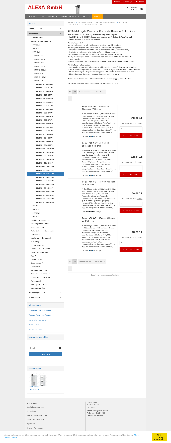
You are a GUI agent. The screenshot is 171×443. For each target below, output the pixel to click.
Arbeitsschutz (34, 297)
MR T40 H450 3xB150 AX (45, 199)
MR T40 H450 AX (40, 81)
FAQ (42, 16)
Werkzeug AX (36, 281)
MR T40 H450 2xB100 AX (45, 149)
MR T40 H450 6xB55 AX (44, 99)
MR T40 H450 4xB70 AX (44, 116)
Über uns (86, 16)
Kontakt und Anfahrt (70, 16)
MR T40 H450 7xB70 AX (44, 127)
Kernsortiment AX (37, 38)
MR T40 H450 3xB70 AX (44, 113)
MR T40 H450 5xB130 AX (45, 192)
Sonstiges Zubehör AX (39, 270)
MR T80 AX (36, 217)
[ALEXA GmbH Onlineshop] (45, 9)
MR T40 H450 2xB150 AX (45, 195)
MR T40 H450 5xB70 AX (44, 120)
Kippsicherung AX (37, 245)
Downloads (32, 16)
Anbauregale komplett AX (40, 224)
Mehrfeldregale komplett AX (41, 41)
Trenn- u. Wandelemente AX (41, 252)
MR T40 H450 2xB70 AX (44, 109)
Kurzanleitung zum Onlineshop (40, 310)
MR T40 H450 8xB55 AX (44, 106)
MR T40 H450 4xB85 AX (44, 138)
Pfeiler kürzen (34, 387)
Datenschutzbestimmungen (37, 415)
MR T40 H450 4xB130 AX (45, 188)
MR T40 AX (36, 52)
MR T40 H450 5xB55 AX (44, 95)
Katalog (97, 16)
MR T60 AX (36, 209)
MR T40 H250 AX (40, 66)
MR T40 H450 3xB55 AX (44, 88)
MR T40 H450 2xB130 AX (45, 181)
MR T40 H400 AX (40, 77)
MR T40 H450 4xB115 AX (45, 174)
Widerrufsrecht (32, 411)
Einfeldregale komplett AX (40, 220)
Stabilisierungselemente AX (41, 238)
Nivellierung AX (36, 242)
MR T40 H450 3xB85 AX (44, 134)
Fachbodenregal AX (36, 33)
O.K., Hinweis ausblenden (159, 436)
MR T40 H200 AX (40, 59)
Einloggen (45, 354)
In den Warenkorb (131, 135)
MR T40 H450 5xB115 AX (45, 177)
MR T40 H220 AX (40, 63)
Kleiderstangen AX (37, 263)
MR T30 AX (36, 48)
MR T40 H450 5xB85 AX (44, 141)
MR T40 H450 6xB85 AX (44, 145)
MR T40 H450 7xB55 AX (44, 102)
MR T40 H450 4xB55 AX (44, 91)
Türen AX (34, 256)
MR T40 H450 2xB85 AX (44, 131)
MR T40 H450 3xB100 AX (45, 152)
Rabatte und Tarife (35, 330)
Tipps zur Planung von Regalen (40, 315)
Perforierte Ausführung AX (40, 274)
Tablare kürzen (35, 389)
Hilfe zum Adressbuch (35, 428)
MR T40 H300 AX (40, 70)
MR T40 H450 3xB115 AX (45, 170)
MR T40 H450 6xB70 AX (44, 123)
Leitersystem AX (36, 267)
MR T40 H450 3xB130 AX (45, 184)
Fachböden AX (36, 234)
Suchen (117, 2)
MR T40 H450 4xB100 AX (45, 156)
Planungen (52, 16)
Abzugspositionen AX (39, 285)
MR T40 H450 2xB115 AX (45, 166)
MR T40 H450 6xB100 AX (45, 163)
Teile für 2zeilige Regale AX (40, 249)
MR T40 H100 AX (40, 56)
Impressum (31, 424)
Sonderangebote (35, 29)
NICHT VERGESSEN (37, 227)
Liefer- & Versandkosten (37, 320)
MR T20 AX (36, 45)
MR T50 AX (36, 206)
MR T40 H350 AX (40, 74)
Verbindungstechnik (37, 292)
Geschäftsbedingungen (35, 407)
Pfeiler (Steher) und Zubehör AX (42, 231)
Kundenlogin (127, 2)
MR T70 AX (36, 213)
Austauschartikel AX (38, 288)
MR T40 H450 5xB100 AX (45, 159)
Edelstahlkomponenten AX (40, 277)
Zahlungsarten (34, 325)
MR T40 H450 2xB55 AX (44, 84)
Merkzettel (140, 2)
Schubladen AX (36, 260)
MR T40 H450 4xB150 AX (45, 202)
